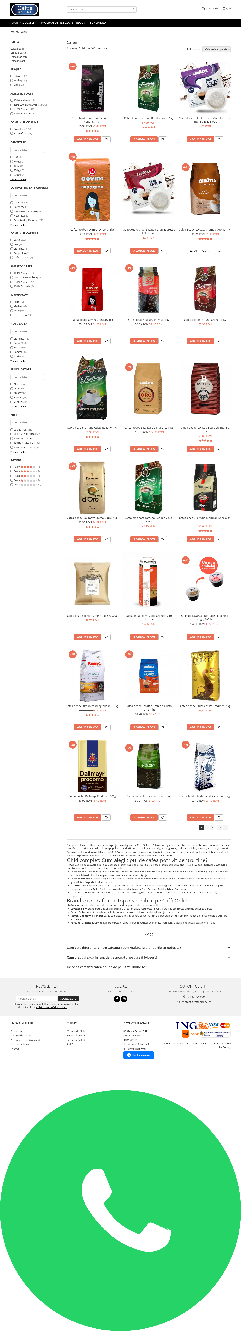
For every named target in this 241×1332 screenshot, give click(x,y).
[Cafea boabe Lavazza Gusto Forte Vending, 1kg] (92, 88)
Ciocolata (19, 248)
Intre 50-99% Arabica (25, 277)
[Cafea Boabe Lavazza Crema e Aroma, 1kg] (205, 188)
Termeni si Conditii (20, 1035)
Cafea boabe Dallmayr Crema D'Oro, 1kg (92, 518)
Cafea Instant (17, 61)
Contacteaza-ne (141, 1055)
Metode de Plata (76, 1031)
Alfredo (18, 388)
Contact (14, 1048)
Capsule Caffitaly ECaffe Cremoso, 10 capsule (149, 617)
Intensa (18, 76)
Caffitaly (18, 202)
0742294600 (196, 996)
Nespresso (20, 215)
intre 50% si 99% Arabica (27, 104)
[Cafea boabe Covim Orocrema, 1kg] (92, 189)
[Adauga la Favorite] (106, 139)
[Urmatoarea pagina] (225, 827)
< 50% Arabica (21, 109)
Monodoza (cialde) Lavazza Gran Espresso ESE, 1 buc (148, 231)
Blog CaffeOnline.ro (91, 22)
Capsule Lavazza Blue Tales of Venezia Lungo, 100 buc (205, 617)
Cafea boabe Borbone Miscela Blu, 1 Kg (205, 796)
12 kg (17, 166)
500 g (17, 174)
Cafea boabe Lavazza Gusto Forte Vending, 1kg (92, 119)
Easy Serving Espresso (26, 220)
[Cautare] (133, 9)
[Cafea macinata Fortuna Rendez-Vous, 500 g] (148, 487)
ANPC (70, 1044)
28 (219, 827)
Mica (16, 301)
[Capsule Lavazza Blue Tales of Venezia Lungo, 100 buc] (205, 581)
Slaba (17, 84)
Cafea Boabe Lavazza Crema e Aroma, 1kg (205, 229)
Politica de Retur (76, 1035)
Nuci (16, 356)
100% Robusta (22, 113)
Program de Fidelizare (57, 22)
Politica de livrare (19, 1044)
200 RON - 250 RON (24, 447)
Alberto (18, 384)
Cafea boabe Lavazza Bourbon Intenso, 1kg (205, 429)
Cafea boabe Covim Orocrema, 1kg (92, 229)
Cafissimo (19, 206)
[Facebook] (117, 999)
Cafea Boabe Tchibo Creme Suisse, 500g (92, 616)
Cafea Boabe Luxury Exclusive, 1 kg (149, 796)
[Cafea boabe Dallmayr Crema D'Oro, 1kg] (92, 487)
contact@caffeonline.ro (196, 1002)
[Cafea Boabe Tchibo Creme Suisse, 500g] (92, 581)
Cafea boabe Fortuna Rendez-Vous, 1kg (148, 118)
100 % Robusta (22, 286)
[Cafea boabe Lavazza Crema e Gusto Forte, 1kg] (148, 676)
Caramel (18, 351)
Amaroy (18, 393)
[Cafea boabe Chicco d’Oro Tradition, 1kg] (205, 676)
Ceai (16, 244)
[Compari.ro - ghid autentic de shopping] (18, 1075)
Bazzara (18, 397)
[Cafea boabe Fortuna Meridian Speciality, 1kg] (205, 487)
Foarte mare (20, 315)
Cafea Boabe (17, 48)
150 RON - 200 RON (24, 442)
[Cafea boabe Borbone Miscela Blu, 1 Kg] (205, 766)
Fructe (17, 347)
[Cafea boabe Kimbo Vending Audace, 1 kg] (92, 676)
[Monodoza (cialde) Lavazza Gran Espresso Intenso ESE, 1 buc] (205, 88)
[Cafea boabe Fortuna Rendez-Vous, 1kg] (148, 88)
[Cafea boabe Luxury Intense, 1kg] (148, 289)
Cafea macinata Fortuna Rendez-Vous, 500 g (149, 519)
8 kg (16, 157)
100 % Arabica (21, 273)
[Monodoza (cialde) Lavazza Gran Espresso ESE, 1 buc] (148, 188)
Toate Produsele (22, 22)
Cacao (17, 343)
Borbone (19, 401)
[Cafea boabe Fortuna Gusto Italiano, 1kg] (92, 388)
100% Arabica (21, 100)
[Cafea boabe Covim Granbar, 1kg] (92, 289)
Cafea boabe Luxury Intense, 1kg (148, 319)
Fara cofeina (20, 133)
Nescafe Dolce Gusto (25, 211)
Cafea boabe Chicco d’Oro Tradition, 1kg (205, 706)
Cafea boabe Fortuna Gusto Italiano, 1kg (92, 427)
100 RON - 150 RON (24, 438)
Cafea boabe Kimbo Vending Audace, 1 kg (92, 706)
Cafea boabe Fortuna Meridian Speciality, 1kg (205, 519)
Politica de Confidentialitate (51, 1007)
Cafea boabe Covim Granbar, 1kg (92, 319)
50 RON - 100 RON (24, 434)
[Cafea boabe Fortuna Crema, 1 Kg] (205, 289)
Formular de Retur (77, 1040)
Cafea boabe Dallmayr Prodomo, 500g (92, 796)
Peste (17, 467)
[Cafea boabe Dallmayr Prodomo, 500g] (92, 766)
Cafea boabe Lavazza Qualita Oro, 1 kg (148, 427)
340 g (17, 161)
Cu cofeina (19, 129)
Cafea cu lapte (21, 257)
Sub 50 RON (20, 429)
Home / (15, 31)
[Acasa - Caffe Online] (29, 9)
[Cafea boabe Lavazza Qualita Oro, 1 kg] (148, 388)
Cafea (17, 239)
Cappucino (20, 253)
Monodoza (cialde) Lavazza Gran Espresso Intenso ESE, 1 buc (205, 119)
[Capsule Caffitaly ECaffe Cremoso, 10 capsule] (148, 582)
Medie (17, 80)
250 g (17, 170)
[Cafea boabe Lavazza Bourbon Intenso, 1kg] (205, 388)
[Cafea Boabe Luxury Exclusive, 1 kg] (148, 766)
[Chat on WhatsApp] (120, 1330)
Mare (17, 310)
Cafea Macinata (18, 57)
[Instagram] (124, 999)
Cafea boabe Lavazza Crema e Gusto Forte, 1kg (149, 707)
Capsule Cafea (18, 52)
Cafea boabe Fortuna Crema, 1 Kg (205, 319)
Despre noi (16, 1031)
